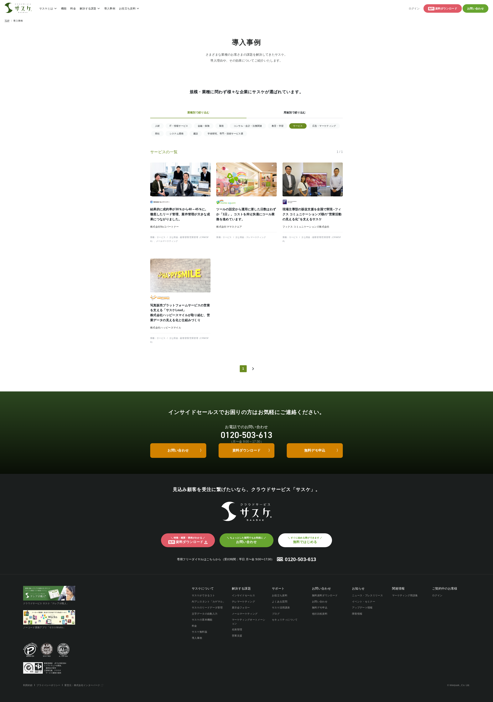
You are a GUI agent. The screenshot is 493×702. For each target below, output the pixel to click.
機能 (64, 8)
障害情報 (357, 613)
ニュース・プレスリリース (367, 595)
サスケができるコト (203, 595)
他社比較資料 (319, 613)
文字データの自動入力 (204, 613)
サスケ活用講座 (281, 607)
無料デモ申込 (319, 607)
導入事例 (109, 8)
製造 (221, 126)
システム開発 (176, 133)
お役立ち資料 (127, 8)
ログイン (414, 8)
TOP (7, 20)
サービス (298, 126)
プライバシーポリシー (48, 685)
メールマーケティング (244, 613)
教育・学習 (278, 126)
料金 (73, 8)
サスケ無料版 (199, 631)
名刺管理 (237, 629)
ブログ (276, 613)
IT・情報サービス (178, 126)
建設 (195, 133)
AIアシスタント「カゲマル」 (208, 601)
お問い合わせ (319, 601)
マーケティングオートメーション (248, 621)
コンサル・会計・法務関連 (248, 126)
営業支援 (237, 635)
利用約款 (28, 685)
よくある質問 (279, 601)
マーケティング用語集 (405, 595)
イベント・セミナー (363, 601)
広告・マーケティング (324, 126)
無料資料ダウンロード (325, 595)
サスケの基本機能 (202, 619)
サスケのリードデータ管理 (207, 607)
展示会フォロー (241, 607)
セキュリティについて (285, 619)
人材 (157, 126)
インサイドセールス (243, 595)
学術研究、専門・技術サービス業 (225, 133)
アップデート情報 (362, 607)
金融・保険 (204, 126)
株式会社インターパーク (87, 685)
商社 (157, 133)
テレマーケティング (243, 601)
